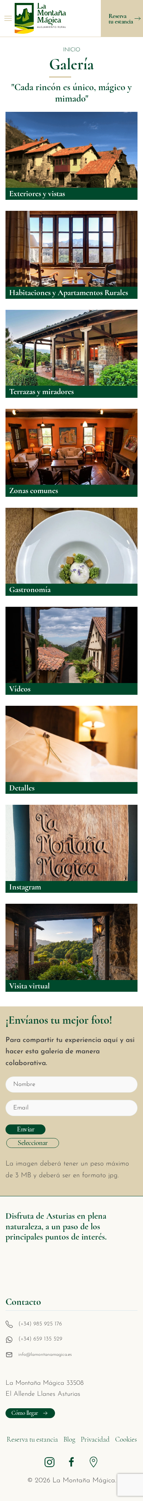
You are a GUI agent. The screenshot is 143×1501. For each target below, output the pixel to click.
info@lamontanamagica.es (45, 1354)
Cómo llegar (24, 1413)
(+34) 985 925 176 (40, 1324)
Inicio (71, 50)
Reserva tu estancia (32, 1439)
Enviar (25, 1129)
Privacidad (95, 1439)
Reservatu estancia (121, 18)
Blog (69, 1439)
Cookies (126, 1439)
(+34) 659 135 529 (40, 1339)
